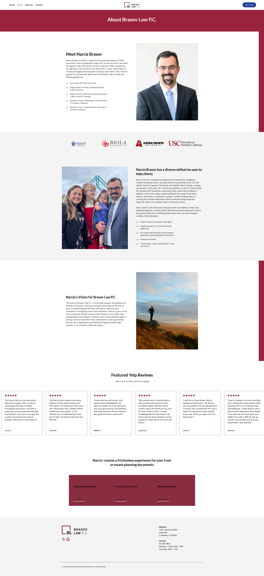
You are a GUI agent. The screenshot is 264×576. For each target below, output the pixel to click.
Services (29, 5)
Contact (39, 5)
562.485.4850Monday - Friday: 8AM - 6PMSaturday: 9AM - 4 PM (171, 546)
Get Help (249, 5)
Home (12, 5)
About (20, 5)
